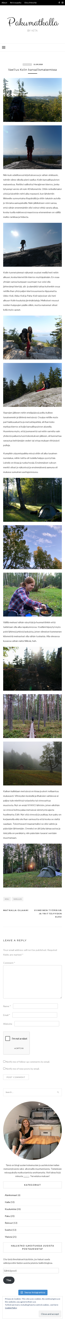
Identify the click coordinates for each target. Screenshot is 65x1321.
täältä (26, 1176)
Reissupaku (16, 2)
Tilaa (8, 1280)
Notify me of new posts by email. (23, 1068)
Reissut (27, 64)
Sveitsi (8, 1229)
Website (7, 1023)
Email (6, 1015)
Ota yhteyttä (30, 2)
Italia (7, 1202)
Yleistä (8, 1236)
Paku (7, 1216)
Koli (7, 899)
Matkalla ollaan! (16, 910)
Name (7, 1006)
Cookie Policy (11, 1308)
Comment (9, 962)
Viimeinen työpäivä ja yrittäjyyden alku (48, 913)
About (4, 2)
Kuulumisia (10, 1209)
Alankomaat (11, 1195)
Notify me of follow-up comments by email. (28, 1061)
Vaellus (18, 899)
